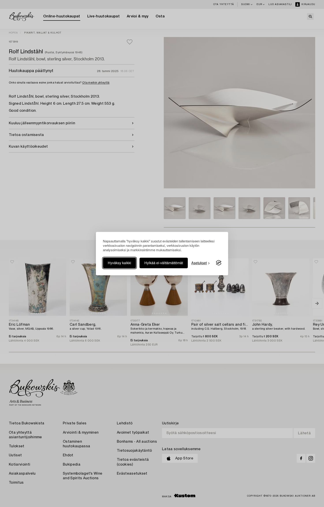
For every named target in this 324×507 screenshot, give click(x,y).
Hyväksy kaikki (119, 262)
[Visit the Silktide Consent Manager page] (218, 263)
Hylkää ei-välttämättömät (163, 262)
